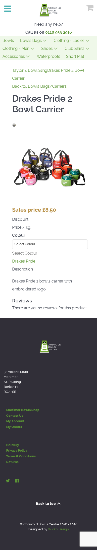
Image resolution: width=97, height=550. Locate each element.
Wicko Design (58, 529)
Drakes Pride (23, 261)
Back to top (46, 503)
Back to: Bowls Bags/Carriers (39, 86)
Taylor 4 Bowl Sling (29, 70)
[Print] (14, 124)
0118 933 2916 (58, 32)
